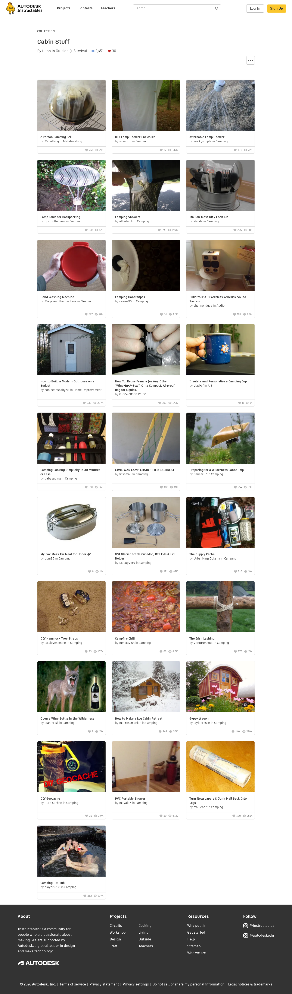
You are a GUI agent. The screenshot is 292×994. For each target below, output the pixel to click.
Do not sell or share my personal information (188, 984)
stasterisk (51, 723)
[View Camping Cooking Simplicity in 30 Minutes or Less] (71, 439)
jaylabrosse (202, 723)
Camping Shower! (127, 217)
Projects (63, 8)
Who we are (196, 952)
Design (115, 939)
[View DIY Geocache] (71, 767)
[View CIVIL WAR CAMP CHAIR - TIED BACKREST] (146, 439)
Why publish (197, 925)
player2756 (52, 887)
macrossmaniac (130, 723)
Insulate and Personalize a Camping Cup (218, 381)
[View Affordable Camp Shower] (220, 106)
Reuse (142, 394)
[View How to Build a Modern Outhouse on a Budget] (71, 350)
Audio (220, 305)
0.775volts (126, 394)
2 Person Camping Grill (56, 137)
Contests (85, 8)
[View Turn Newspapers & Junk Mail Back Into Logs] (220, 767)
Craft (113, 946)
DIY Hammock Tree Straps (59, 638)
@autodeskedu (261, 935)
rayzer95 (125, 301)
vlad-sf (199, 385)
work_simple (202, 141)
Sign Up (276, 8)
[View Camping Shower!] (146, 186)
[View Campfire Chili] (146, 607)
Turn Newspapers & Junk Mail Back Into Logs (218, 800)
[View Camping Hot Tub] (71, 852)
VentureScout (203, 643)
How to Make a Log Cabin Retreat (138, 718)
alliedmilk (126, 221)
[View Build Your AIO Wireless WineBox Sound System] (220, 266)
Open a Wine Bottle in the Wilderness (67, 718)
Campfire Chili (125, 638)
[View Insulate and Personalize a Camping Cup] (220, 350)
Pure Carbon (53, 803)
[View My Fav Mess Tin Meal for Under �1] (71, 523)
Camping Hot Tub (52, 883)
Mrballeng (52, 141)
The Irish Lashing (201, 638)
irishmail (125, 474)
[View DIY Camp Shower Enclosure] (146, 106)
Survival (80, 51)
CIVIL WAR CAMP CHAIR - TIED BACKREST (144, 470)
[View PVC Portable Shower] (146, 767)
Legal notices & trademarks (250, 984)
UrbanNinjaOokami (207, 558)
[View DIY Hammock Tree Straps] (71, 607)
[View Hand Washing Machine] (71, 266)
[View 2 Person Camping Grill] (71, 106)
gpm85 (49, 558)
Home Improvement (88, 390)
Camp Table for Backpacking (60, 217)
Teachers (108, 8)
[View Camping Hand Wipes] (146, 266)
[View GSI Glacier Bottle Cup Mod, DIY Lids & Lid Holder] (146, 523)
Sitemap (194, 946)
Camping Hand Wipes (130, 297)
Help (191, 939)
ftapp (46, 51)
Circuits (116, 925)
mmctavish (126, 643)
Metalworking (72, 141)
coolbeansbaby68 (57, 390)
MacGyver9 (127, 563)
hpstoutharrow (55, 221)
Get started (196, 932)
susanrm (125, 141)
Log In (255, 8)
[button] (250, 60)
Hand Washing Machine (57, 297)
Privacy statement (104, 984)
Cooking (145, 925)
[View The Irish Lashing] (220, 607)
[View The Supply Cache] (220, 523)
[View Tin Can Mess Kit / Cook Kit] (220, 186)
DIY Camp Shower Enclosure (135, 137)
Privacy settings (136, 984)
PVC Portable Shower (130, 798)
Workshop (118, 932)
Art (210, 385)
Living (144, 932)
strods (198, 221)
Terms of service (73, 984)
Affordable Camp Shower (206, 137)
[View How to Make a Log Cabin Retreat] (146, 687)
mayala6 (125, 803)
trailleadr (200, 807)
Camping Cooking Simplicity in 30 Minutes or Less (70, 472)
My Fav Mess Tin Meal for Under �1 (66, 554)
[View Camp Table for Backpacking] (71, 186)
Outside (62, 51)
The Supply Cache (202, 554)
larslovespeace (55, 643)
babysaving (53, 478)
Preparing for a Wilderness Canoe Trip (216, 470)
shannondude (203, 305)
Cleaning (87, 301)
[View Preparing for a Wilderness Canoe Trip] (220, 439)
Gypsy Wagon (199, 718)
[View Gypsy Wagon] (220, 687)
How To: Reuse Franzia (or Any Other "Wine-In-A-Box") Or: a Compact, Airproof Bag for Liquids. (144, 385)
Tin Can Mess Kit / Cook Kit (208, 217)
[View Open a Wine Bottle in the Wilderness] (71, 687)
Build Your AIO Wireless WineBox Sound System (217, 299)
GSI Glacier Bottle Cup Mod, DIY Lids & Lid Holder (144, 556)
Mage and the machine (60, 301)
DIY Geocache (50, 798)
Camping (141, 141)
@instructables (261, 925)
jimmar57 (200, 474)
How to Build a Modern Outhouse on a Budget (67, 383)
